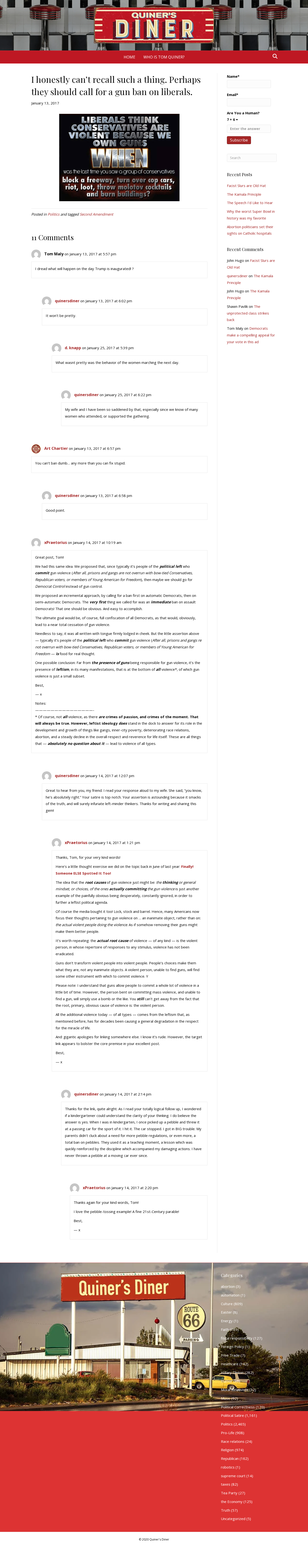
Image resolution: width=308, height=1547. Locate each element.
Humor (226, 1381)
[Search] (274, 56)
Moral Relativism (234, 1389)
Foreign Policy (232, 1346)
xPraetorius (55, 542)
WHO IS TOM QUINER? (164, 57)
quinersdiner (67, 300)
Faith (225, 1329)
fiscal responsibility (236, 1338)
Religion (227, 1449)
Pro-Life (227, 1432)
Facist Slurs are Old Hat (246, 185)
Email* (232, 94)
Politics (53, 214)
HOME (129, 57)
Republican (230, 1458)
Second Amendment (96, 214)
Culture (227, 1303)
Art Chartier (56, 448)
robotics (228, 1467)
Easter (226, 1312)
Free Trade (230, 1355)
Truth (225, 1510)
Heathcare (229, 1363)
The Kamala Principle (244, 194)
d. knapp (73, 347)
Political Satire (232, 1415)
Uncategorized (233, 1518)
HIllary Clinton (232, 1372)
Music (225, 1398)
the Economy (232, 1501)
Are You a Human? (243, 116)
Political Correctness (238, 1407)
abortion (228, 1286)
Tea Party (229, 1492)
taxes (225, 1484)
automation (230, 1295)
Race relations (232, 1441)
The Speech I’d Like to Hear (250, 202)
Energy (227, 1320)
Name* (233, 76)
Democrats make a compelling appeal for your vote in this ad (251, 335)
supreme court (233, 1475)
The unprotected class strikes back (248, 313)
